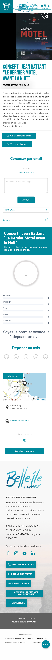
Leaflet (37, 399)
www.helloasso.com (19, 420)
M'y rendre (13, 376)
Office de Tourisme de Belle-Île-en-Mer (21, 497)
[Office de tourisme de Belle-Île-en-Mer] (24, 477)
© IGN (43, 399)
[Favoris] (36, 6)
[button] (42, 6)
